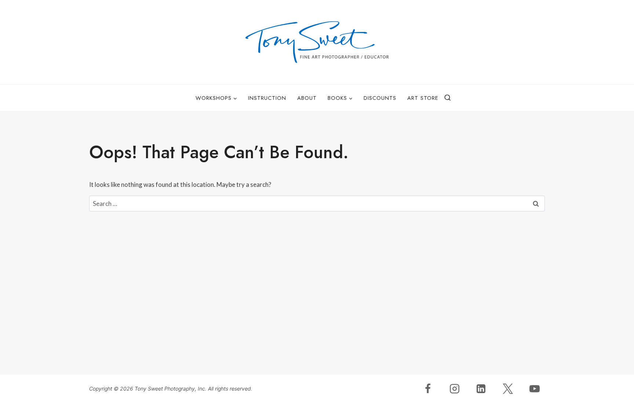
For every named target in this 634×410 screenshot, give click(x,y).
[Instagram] (454, 388)
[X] (508, 388)
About (307, 98)
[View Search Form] (447, 98)
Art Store (422, 98)
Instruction (267, 98)
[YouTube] (534, 388)
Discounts (380, 98)
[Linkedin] (481, 388)
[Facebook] (428, 388)
